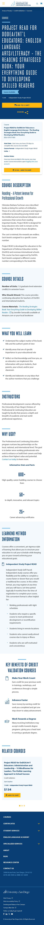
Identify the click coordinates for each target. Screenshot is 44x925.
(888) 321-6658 (22, 875)
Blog (5, 856)
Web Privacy (7, 898)
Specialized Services (12, 844)
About (6, 850)
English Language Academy (16, 837)
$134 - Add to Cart (23, 170)
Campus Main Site (8, 908)
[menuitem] (22, 818)
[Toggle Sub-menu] (39, 823)
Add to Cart (23, 105)
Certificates (9, 823)
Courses (7, 817)
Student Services (11, 830)
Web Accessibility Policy (10, 901)
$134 (7, 789)
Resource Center (11, 862)
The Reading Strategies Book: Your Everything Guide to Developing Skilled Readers (21, 309)
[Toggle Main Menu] (3, 3)
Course (5, 18)
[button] (19, 805)
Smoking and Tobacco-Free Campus (14, 904)
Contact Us (8, 868)
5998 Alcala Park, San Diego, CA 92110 (17, 872)
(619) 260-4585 (8, 875)
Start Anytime (8, 782)
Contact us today (9, 459)
